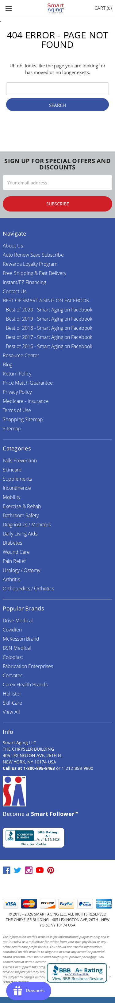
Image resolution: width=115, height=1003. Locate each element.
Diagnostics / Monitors (27, 524)
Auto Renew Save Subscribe (33, 254)
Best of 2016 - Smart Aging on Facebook (49, 346)
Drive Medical (18, 620)
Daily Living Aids (20, 533)
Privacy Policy (17, 392)
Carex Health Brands (25, 684)
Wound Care (16, 552)
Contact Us (14, 291)
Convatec (13, 675)
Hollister (12, 693)
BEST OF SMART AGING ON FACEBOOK (46, 300)
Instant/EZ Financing (24, 282)
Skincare (12, 469)
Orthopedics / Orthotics (28, 588)
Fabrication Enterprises (28, 666)
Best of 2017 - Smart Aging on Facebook (49, 337)
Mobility (11, 497)
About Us (13, 245)
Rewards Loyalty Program (30, 264)
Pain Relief (14, 561)
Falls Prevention (20, 460)
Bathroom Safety (21, 515)
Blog (7, 364)
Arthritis (11, 579)
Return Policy (17, 373)
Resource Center (21, 355)
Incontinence (17, 488)
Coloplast (13, 657)
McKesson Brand (21, 638)
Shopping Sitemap (23, 419)
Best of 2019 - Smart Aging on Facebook (49, 318)
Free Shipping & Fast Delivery (34, 273)
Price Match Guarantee (28, 382)
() (103, 8)
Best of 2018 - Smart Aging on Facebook (49, 328)
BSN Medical (17, 648)
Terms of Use (17, 410)
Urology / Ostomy (21, 570)
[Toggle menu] (8, 8)
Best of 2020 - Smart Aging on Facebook (49, 309)
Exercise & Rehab (22, 506)
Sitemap (12, 428)
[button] (57, 887)
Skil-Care (12, 702)
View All (11, 712)
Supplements (17, 478)
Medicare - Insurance (26, 401)
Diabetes (12, 542)
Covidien (12, 629)
